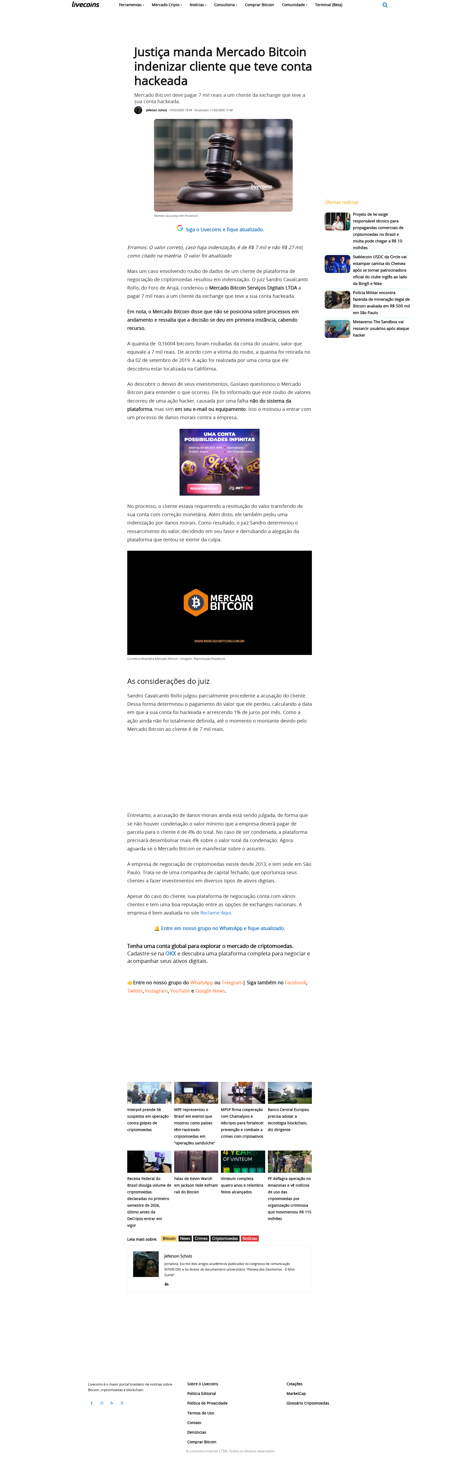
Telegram (232, 982)
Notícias (250, 1238)
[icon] (385, 5)
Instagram (156, 990)
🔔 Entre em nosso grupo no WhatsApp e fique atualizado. (219, 928)
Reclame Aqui (215, 912)
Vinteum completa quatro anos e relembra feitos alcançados (242, 1185)
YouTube (180, 990)
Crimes (201, 1238)
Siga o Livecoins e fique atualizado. (225, 229)
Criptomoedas (225, 1238)
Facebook (295, 982)
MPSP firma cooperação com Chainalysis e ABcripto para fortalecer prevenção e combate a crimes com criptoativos (242, 1123)
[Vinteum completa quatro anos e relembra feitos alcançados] (243, 1162)
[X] (121, 1403)
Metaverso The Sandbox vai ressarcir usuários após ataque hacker (381, 328)
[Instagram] (101, 1403)
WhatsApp (201, 982)
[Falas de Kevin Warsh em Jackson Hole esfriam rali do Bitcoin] (196, 1162)
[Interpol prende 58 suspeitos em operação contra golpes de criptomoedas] (149, 1093)
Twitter (135, 990)
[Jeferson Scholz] (139, 110)
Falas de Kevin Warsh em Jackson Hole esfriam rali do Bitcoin (196, 1185)
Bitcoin (169, 1238)
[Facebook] (91, 1403)
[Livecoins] (85, 5)
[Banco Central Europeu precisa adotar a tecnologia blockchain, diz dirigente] (290, 1093)
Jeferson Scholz (156, 110)
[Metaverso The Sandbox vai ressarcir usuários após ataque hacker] (337, 329)
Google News (210, 990)
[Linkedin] (166, 1283)
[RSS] (111, 1403)
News (185, 1238)
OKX (170, 953)
